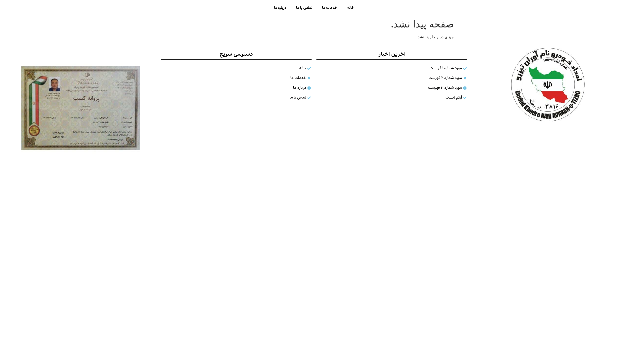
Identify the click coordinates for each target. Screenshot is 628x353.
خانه (350, 8)
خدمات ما (329, 8)
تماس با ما (304, 8)
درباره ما (280, 8)
